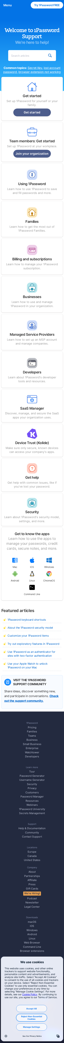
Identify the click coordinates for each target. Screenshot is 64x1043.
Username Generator (32, 779)
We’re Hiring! (32, 893)
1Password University (32, 809)
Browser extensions (32, 950)
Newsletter (32, 902)
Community (32, 832)
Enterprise (32, 748)
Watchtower (32, 752)
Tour (32, 771)
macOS (32, 921)
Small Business (32, 744)
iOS (32, 566)
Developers (32, 756)
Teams (32, 735)
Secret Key (35, 68)
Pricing (32, 727)
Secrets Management (32, 813)
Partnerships (32, 876)
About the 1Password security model (30, 627)
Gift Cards (32, 888)
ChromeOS (49, 580)
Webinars (32, 804)
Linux (32, 580)
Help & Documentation (32, 828)
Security (32, 784)
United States (32, 860)
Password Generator (32, 775)
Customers (32, 792)
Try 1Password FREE (47, 5)
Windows (49, 566)
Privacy (32, 788)
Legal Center (32, 906)
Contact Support (32, 836)
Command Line (32, 594)
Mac (15, 566)
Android (15, 580)
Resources (32, 800)
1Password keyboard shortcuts (27, 619)
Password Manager (32, 796)
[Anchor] (37, 610)
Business (32, 739)
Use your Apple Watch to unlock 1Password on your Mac (27, 665)
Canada (32, 856)
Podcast (32, 898)
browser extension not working (39, 72)
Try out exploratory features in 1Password (33, 643)
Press (32, 884)
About (32, 871)
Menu (7, 5)
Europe (32, 851)
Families (32, 731)
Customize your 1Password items (28, 635)
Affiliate (32, 880)
